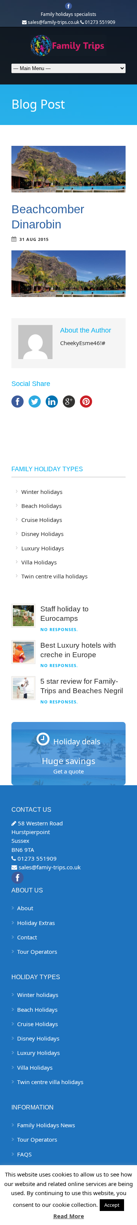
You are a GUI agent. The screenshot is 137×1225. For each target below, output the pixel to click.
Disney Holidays (42, 534)
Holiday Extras (36, 923)
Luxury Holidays (42, 548)
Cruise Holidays (41, 519)
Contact (27, 937)
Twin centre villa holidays (54, 576)
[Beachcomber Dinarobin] (68, 169)
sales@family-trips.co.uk (53, 22)
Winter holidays (41, 491)
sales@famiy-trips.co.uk (50, 867)
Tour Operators (37, 951)
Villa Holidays (39, 562)
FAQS (24, 1154)
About (25, 908)
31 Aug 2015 (34, 239)
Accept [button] (111, 1205)
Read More (68, 1216)
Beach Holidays (41, 505)
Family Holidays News (46, 1125)
